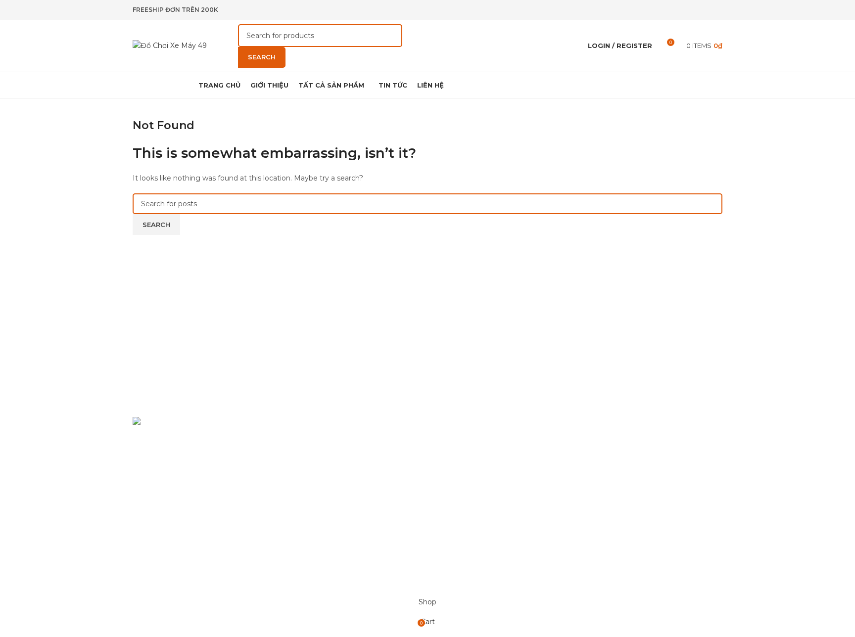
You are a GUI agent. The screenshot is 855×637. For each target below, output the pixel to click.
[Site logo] (170, 45)
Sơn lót (296, 493)
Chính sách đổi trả (465, 459)
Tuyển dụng (455, 510)
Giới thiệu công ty (465, 527)
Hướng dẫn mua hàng (473, 476)
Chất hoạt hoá (308, 476)
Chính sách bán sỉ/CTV (473, 493)
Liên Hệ (448, 545)
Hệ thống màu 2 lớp (318, 459)
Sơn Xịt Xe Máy (310, 442)
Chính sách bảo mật (469, 442)
